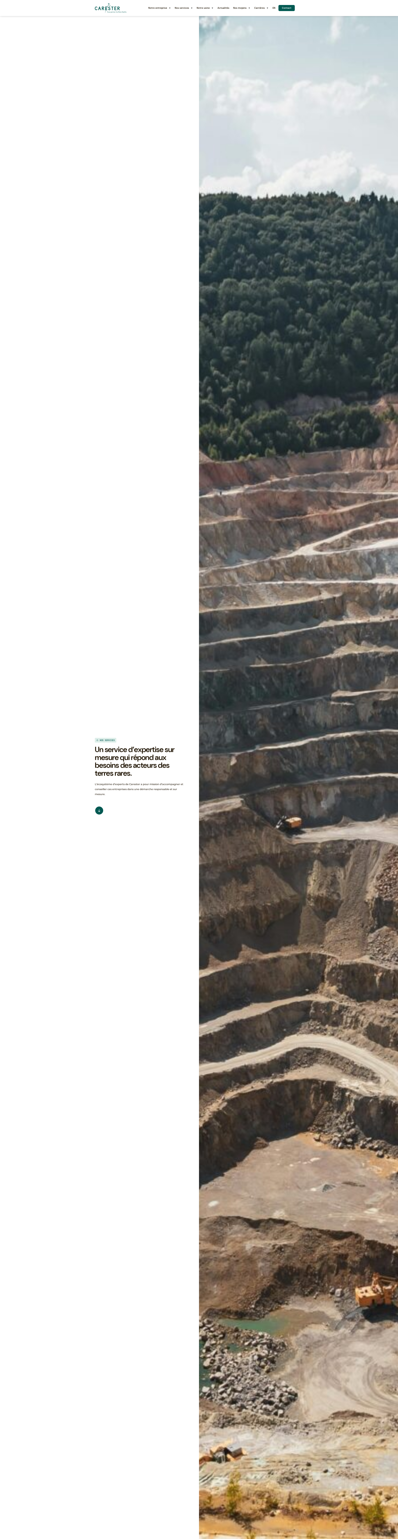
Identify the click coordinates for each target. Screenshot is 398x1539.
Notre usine (203, 8)
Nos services (182, 8)
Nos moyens (240, 8)
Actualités (223, 8)
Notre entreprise (157, 8)
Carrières (259, 8)
